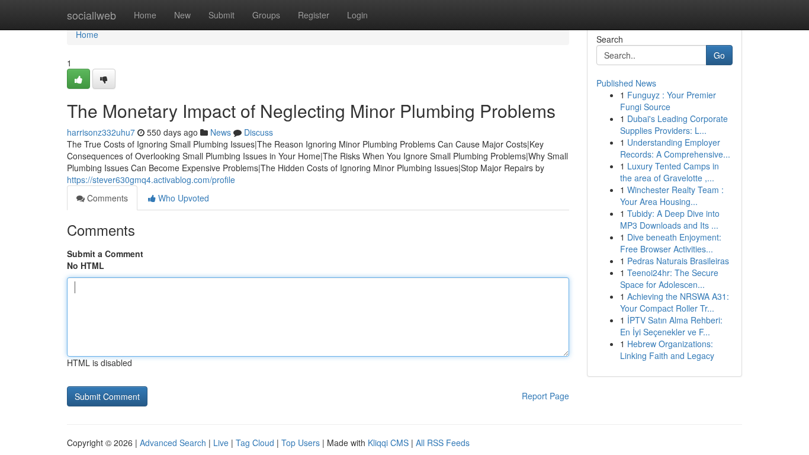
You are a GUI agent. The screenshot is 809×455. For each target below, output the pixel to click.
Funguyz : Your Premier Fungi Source (668, 101)
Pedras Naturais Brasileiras (678, 261)
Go (719, 55)
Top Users (300, 442)
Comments (106, 198)
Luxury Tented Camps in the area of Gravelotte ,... (669, 172)
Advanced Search (173, 442)
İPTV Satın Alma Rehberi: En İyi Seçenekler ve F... (671, 326)
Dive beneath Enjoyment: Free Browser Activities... (670, 243)
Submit (221, 15)
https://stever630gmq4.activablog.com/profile (151, 179)
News (220, 132)
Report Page (545, 396)
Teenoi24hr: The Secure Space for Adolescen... (669, 278)
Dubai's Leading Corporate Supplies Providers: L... (674, 124)
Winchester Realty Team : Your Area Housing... (672, 195)
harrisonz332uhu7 (101, 132)
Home (145, 15)
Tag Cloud (255, 442)
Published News (626, 83)
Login (357, 15)
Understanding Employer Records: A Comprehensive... (675, 148)
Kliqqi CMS (388, 442)
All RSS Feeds (443, 442)
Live (221, 442)
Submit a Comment (105, 253)
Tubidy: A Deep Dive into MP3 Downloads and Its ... (670, 219)
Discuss (258, 132)
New (182, 15)
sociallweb (91, 15)
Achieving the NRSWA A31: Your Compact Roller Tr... (674, 302)
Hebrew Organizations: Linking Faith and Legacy (667, 349)
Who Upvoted (182, 198)
